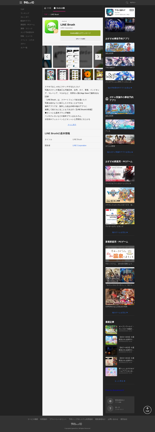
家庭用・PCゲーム (28, 25)
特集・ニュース (26, 36)
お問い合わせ (113, 419)
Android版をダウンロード (80, 33)
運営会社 (123, 419)
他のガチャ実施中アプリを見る (119, 152)
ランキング (25, 13)
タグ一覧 (24, 48)
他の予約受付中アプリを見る (119, 88)
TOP (22, 9)
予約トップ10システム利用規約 (81, 419)
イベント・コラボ (27, 40)
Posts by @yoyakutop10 (114, 390)
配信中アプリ (26, 21)
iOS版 (49, 8)
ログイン (133, 2)
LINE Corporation (67, 28)
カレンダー (25, 17)
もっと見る (119, 381)
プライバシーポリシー (58, 419)
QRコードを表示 (80, 38)
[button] (98, 57)
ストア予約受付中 (27, 32)
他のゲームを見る (119, 232)
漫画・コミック (26, 28)
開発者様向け (100, 419)
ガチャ (23, 44)
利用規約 (43, 419)
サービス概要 (33, 419)
